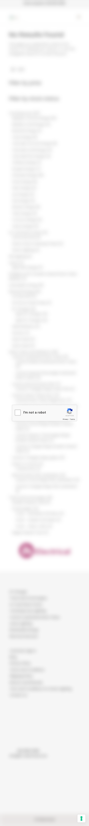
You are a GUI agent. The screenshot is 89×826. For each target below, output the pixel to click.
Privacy (65, 419)
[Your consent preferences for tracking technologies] (81, 818)
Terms (72, 419)
